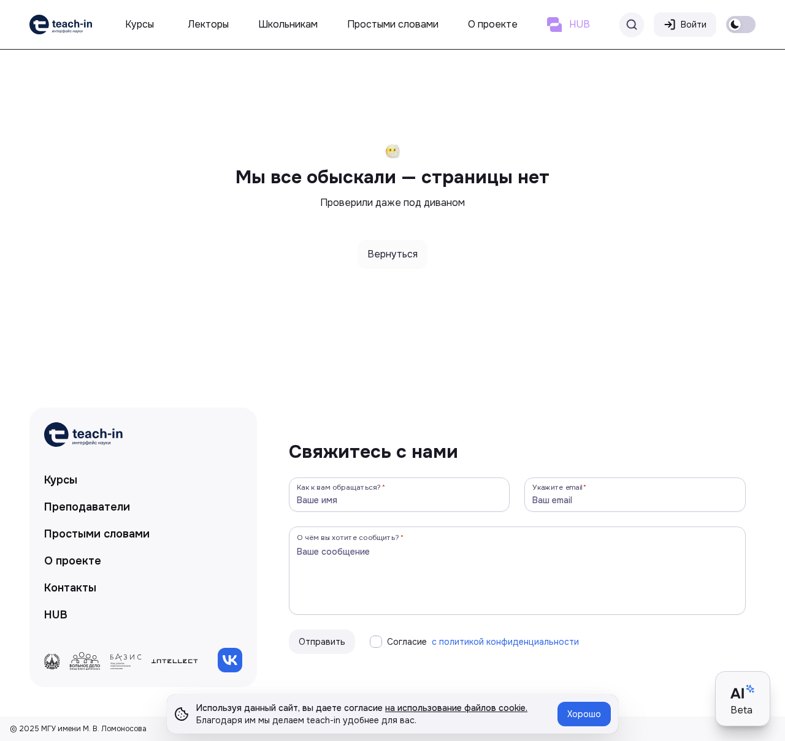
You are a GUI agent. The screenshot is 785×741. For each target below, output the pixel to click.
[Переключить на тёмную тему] (741, 24)
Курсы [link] (60, 480)
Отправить (322, 641)
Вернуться (392, 254)
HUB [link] (55, 614)
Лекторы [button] (208, 24)
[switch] (741, 24)
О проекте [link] (72, 561)
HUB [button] (579, 24)
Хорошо (584, 714)
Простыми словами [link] (97, 534)
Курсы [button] (139, 24)
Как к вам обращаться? (339, 487)
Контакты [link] (70, 588)
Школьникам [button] (288, 24)
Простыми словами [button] (392, 24)
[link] (60, 24)
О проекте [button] (493, 24)
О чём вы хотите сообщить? (348, 537)
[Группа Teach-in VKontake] (230, 660)
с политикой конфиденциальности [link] (505, 641)
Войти (693, 24)
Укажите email (557, 487)
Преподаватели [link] (87, 507)
